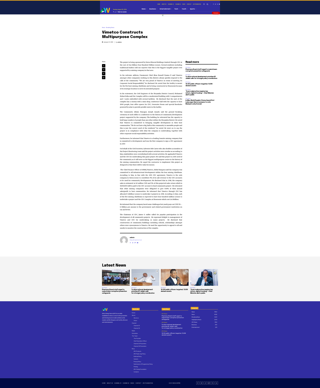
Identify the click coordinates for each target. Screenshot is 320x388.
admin (120, 42)
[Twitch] (209, 383)
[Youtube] (219, 4)
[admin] (124, 240)
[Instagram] (215, 4)
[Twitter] (217, 4)
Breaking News (110, 27)
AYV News (188, 67)
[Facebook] (213, 4)
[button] (207, 4)
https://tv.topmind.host (136, 240)
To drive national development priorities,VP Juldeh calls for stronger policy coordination (142, 291)
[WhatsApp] (103, 77)
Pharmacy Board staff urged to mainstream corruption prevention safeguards (114, 291)
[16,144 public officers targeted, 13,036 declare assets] (175, 277)
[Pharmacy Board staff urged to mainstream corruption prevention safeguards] (116, 277)
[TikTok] (205, 383)
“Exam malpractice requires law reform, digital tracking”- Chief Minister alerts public (200, 93)
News (103, 27)
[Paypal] (135, 242)
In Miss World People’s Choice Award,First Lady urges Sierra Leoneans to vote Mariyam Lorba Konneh (200, 102)
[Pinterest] (103, 73)
